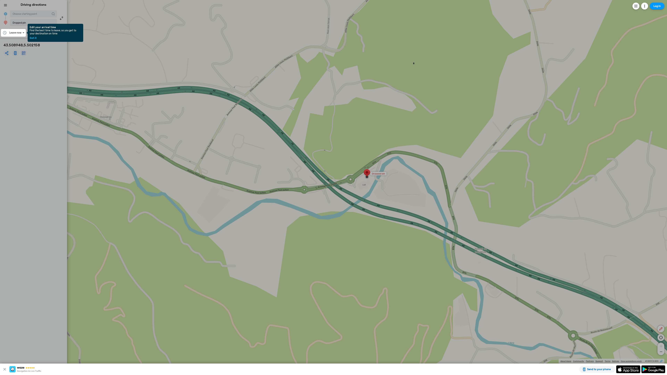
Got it (33, 38)
